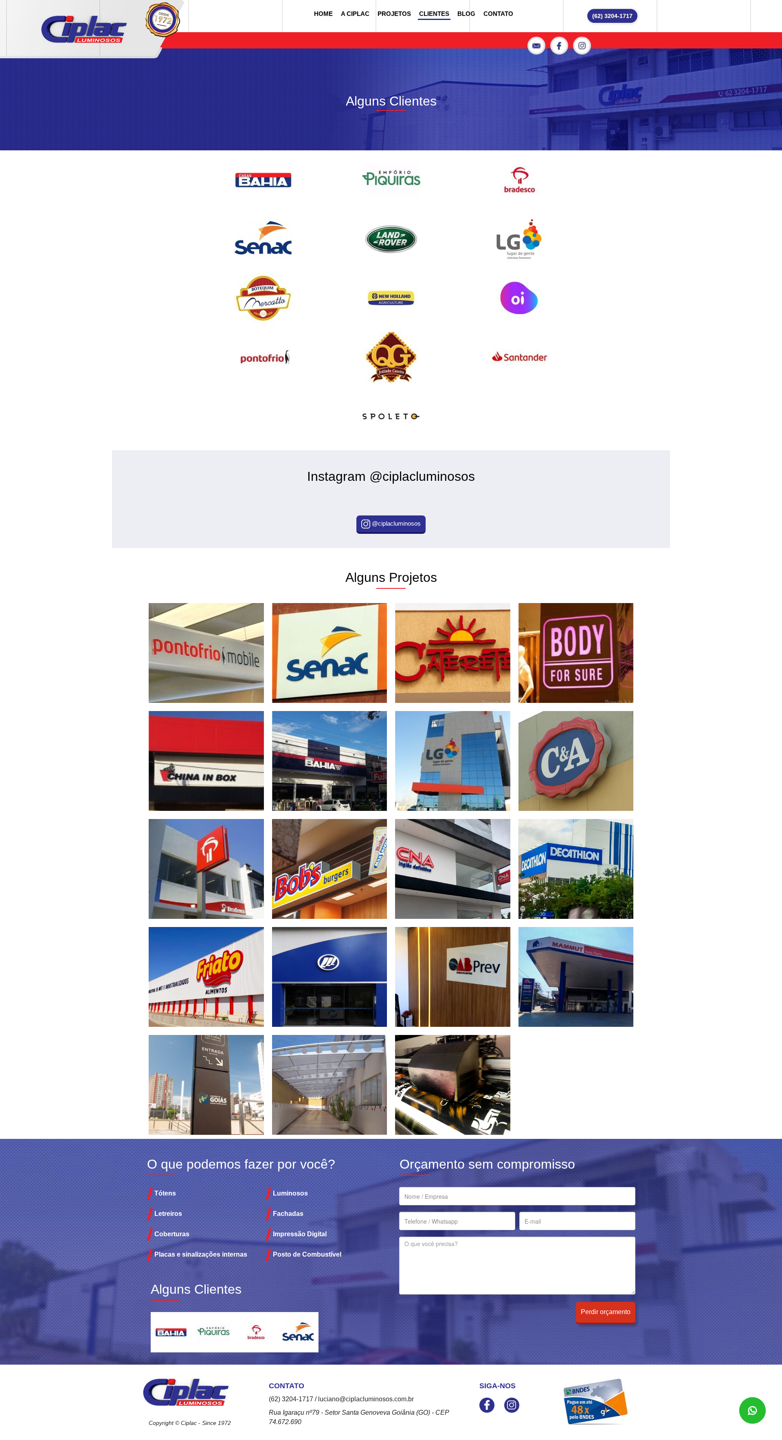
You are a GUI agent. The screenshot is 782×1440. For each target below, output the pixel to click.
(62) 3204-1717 (612, 16)
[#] (263, 179)
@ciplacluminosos (395, 523)
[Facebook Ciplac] (559, 45)
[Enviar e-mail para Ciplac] (536, 45)
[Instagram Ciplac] (582, 45)
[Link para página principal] (84, 29)
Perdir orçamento (605, 1311)
